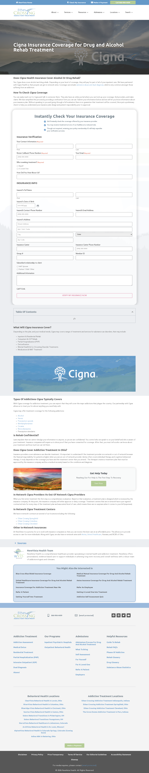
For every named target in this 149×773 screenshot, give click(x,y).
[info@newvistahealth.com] (76, 615)
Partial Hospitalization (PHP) (26, 657)
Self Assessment (83, 654)
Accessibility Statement (121, 754)
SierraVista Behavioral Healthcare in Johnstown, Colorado (43, 723)
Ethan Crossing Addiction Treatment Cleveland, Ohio (106, 708)
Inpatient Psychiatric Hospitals (58, 642)
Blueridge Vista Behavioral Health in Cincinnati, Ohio (43, 708)
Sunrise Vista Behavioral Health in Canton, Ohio (43, 712)
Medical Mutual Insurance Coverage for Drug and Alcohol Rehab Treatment (103, 574)
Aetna (84, 534)
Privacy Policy (37, 754)
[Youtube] (129, 615)
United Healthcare (94, 534)
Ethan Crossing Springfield (28, 519)
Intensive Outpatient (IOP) (25, 662)
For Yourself (81, 659)
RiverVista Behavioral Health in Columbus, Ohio (43, 704)
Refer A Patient (22, 592)
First (18, 150)
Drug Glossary (113, 662)
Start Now (99, 483)
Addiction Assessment (23, 642)
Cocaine (21, 426)
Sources (21, 543)
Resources (82, 12)
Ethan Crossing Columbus (27, 521)
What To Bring (82, 649)
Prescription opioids (25, 421)
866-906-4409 (56, 615)
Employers (80, 674)
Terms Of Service (75, 754)
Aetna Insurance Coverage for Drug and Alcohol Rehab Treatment (104, 580)
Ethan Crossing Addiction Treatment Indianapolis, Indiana (106, 700)
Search (127, 12)
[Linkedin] (119, 615)
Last (77, 150)
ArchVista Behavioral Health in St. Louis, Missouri (43, 727)
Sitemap (74, 759)
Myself (21, 166)
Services (67, 12)
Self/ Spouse (23, 266)
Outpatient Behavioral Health (57, 647)
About (53, 12)
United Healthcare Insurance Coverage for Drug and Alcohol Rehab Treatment (44, 581)
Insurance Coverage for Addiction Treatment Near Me (38, 587)
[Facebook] (114, 615)
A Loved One (23, 169)
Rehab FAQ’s (112, 647)
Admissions (98, 12)
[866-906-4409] (48, 615)
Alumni (16, 672)
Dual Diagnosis (19, 667)
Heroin (20, 418)
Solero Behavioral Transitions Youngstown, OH (43, 719)
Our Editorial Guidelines (96, 754)
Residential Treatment (23, 652)
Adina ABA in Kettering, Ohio (43, 736)
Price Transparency (55, 754)
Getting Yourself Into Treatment (29, 596)
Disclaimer (22, 754)
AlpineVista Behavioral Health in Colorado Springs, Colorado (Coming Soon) (43, 731)
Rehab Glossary (113, 657)
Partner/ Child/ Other (26, 269)
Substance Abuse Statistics (119, 667)
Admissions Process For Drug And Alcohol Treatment (88, 643)
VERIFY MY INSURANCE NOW (74, 295)
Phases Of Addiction (115, 652)
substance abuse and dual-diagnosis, (90, 85)
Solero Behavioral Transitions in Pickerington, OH (43, 715)
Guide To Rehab (113, 642)
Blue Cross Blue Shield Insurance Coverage (33, 573)
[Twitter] (124, 615)
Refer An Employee (85, 587)
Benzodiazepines (24, 429)
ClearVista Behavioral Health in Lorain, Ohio (43, 700)
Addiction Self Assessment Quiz (90, 596)
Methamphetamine (25, 424)
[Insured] (38, 206)
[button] (132, 312)
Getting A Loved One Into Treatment (92, 592)
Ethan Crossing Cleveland (27, 524)
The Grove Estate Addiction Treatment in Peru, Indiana (105, 712)
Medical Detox (19, 647)
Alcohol (21, 416)
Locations (113, 12)
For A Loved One (83, 664)
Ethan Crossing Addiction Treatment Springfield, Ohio (105, 704)
